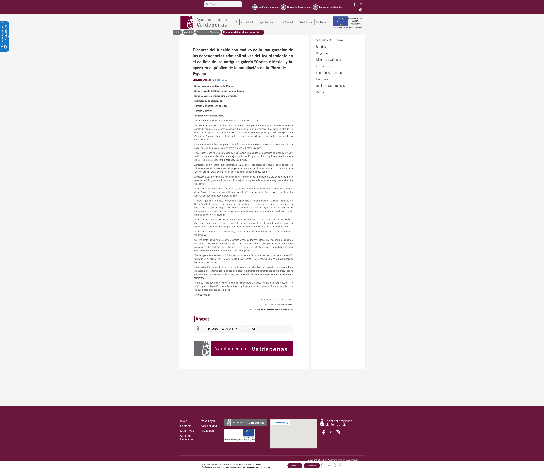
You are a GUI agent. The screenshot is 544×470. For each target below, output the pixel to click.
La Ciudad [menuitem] (287, 22)
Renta (320, 92)
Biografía (322, 53)
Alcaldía (188, 32)
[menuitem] (236, 22)
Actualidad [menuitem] (247, 22)
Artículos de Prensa (329, 40)
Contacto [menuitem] (321, 22)
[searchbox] (225, 4)
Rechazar (312, 465)
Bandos (321, 46)
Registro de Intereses (330, 86)
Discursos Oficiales (208, 32)
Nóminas (322, 79)
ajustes (267, 467)
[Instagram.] (361, 10)
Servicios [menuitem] (304, 22)
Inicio (177, 32)
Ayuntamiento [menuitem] (267, 22)
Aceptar (295, 465)
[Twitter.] (361, 4)
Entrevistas (323, 66)
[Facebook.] (354, 4)
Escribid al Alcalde (329, 73)
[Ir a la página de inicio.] (204, 22)
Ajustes (328, 465)
